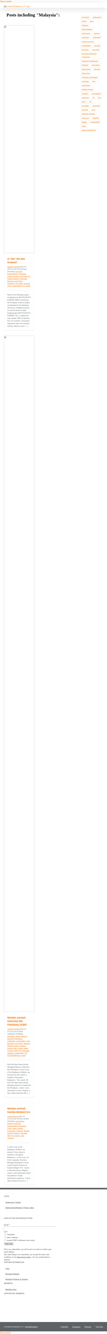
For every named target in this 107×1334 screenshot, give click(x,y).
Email (7, 1225)
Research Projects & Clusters (16, 1279)
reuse (9, 286)
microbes (24, 1133)
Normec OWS (12, 1048)
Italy (94, 81)
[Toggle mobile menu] (102, 6)
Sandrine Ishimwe (13, 267)
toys (23, 286)
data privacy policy (24, 1257)
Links (7, 1269)
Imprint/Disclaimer (31, 1327)
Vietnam (10, 1138)
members (22, 1046)
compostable (20, 1041)
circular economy (13, 276)
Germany (97, 69)
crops (28, 1041)
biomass (97, 33)
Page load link (5, 1333)
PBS (8, 1136)
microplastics (96, 93)
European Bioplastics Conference (89, 55)
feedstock (10, 1044)
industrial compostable (90, 77)
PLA (12, 1136)
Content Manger (13, 1116)
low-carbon (19, 1044)
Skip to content (5, 1)
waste (28, 286)
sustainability (16, 286)
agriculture (11, 1036)
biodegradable (12, 274)
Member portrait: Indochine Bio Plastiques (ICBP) (17, 1021)
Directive (97, 45)
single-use (85, 118)
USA (22, 1136)
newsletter (11, 1235)
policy (84, 101)
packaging (11, 284)
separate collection (88, 114)
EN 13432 (85, 49)
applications (20, 1121)
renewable (25, 1051)
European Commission (90, 61)
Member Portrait (13, 1046)
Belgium (24, 1036)
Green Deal (86, 73)
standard (10, 1053)
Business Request (12, 1274)
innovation (23, 279)
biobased (19, 272)
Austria (18, 1036)
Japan (14, 1128)
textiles (17, 1136)
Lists (6, 1232)
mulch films (18, 281)
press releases (12, 1237)
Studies (84, 122)
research (27, 284)
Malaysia (10, 281)
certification (11, 1041)
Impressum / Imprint (13, 1202)
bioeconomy (86, 33)
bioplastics (22, 274)
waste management (89, 130)
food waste (96, 65)
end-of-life (23, 276)
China (9, 1128)
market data (86, 85)
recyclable (19, 284)
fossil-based (86, 69)
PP (20, 1051)
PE (94, 97)
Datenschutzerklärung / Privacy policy (19, 1208)
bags (92, 21)
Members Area (10, 1289)
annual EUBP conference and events (21, 1240)
